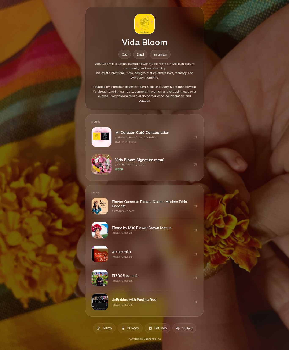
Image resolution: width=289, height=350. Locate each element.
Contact (184, 328)
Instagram (160, 54)
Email (140, 54)
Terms (104, 328)
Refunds (157, 328)
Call (124, 54)
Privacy (130, 328)
